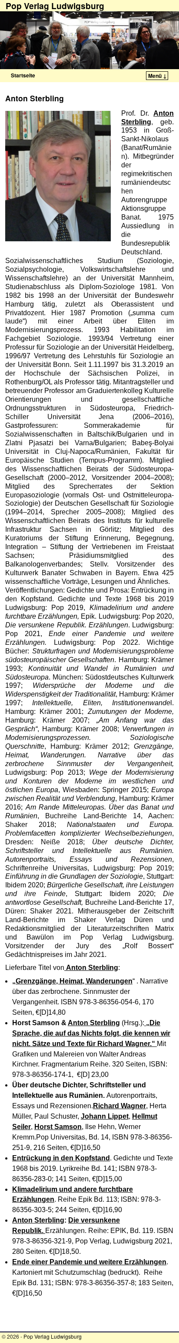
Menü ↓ (157, 76)
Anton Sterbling (94, 1022)
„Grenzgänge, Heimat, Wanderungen (72, 981)
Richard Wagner (119, 1106)
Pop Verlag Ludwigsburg (52, 1336)
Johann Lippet (105, 1116)
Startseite (23, 75)
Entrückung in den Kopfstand (61, 1158)
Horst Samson (58, 1126)
